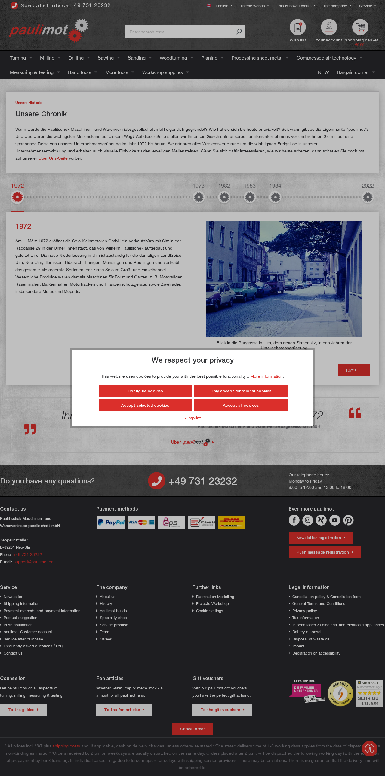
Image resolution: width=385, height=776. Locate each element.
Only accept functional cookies (241, 390)
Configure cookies (145, 390)
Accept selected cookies (145, 405)
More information (266, 376)
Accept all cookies (241, 405)
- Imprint (193, 417)
